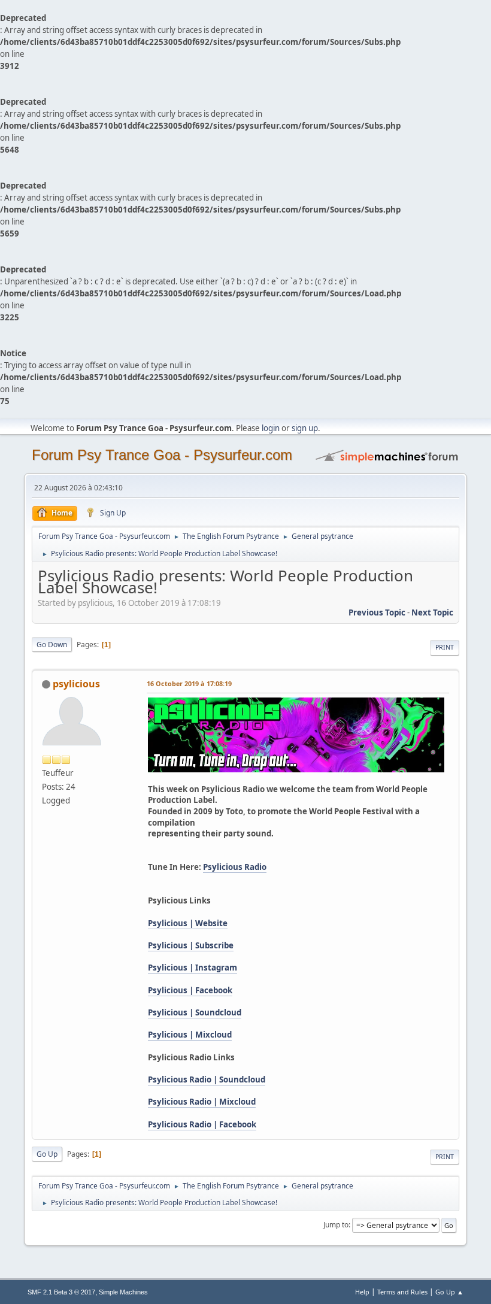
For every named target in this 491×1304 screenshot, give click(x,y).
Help (362, 1291)
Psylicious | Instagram (192, 967)
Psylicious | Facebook (190, 990)
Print (444, 647)
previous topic (376, 612)
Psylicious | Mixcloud (190, 1034)
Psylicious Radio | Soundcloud (206, 1079)
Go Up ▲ (449, 1291)
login (271, 428)
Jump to (335, 1225)
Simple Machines (123, 1292)
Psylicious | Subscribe (191, 945)
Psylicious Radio (234, 867)
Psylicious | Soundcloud (194, 1012)
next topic (432, 612)
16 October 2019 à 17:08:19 (189, 683)
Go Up (47, 1154)
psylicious (76, 683)
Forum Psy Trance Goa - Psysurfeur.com (162, 455)
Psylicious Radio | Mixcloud (202, 1101)
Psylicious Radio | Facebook (202, 1124)
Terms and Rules (402, 1291)
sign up (305, 428)
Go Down (52, 644)
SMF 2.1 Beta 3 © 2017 (61, 1292)
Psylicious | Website (188, 923)
